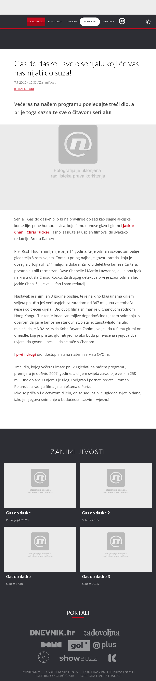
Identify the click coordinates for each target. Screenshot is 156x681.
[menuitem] (149, 21)
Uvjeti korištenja (62, 672)
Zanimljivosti (89, 22)
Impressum (31, 672)
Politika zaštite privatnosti (109, 672)
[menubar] (149, 22)
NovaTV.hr (125, 21)
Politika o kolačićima (54, 676)
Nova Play (108, 22)
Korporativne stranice (100, 676)
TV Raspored (54, 22)
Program (72, 22)
